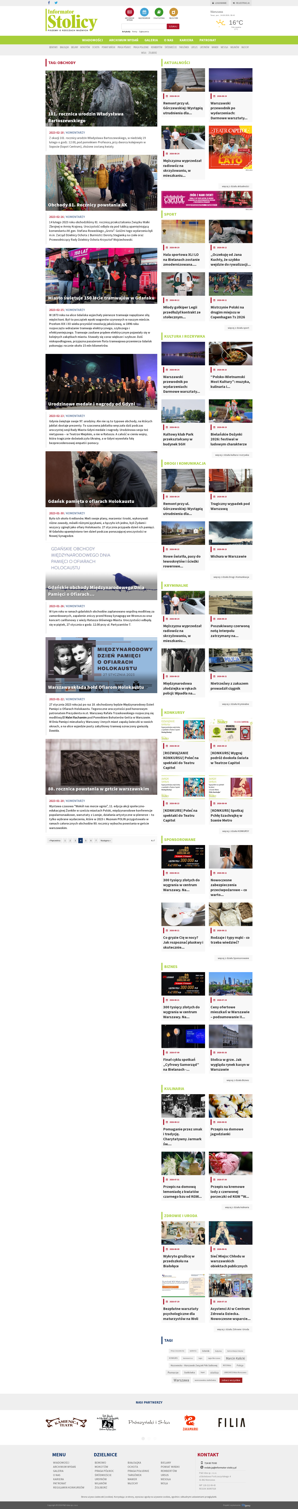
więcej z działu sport (238, 327)
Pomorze (173, 1372)
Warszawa (181, 1380)
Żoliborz (153, 52)
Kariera (186, 40)
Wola (143, 52)
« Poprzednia (54, 840)
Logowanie (221, 3)
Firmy (134, 31)
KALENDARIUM (144, 18)
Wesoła (224, 47)
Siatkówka (189, 1372)
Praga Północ (124, 47)
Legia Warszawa (214, 1358)
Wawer (215, 47)
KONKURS (173, 1358)
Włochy (245, 47)
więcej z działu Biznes (238, 1080)
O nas (168, 40)
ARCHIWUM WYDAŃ (129, 19)
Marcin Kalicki (235, 1358)
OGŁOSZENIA (159, 18)
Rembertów (156, 47)
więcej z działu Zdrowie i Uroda (233, 1329)
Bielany (74, 47)
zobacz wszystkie (231, 1380)
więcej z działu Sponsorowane (233, 958)
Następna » (106, 840)
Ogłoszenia (144, 31)
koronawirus (188, 1358)
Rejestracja (243, 3)
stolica (214, 1372)
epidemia (193, 1351)
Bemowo (53, 47)
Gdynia (218, 1351)
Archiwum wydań (123, 40)
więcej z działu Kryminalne (235, 704)
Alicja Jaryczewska (177, 1351)
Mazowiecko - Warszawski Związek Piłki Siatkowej (194, 1365)
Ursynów (204, 47)
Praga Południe (141, 47)
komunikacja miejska (235, 1351)
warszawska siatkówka (205, 1380)
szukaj (173, 26)
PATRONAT (207, 40)
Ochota (95, 47)
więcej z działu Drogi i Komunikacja (231, 576)
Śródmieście (171, 47)
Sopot (203, 1372)
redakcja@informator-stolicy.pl (220, 1467)
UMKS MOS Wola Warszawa (235, 1372)
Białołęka (64, 47)
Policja (240, 1365)
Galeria (151, 40)
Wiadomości (92, 40)
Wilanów (234, 47)
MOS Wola (227, 1365)
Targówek (184, 47)
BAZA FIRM (173, 18)
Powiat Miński (108, 47)
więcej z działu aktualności (235, 186)
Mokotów (85, 47)
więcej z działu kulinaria (237, 1207)
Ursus (194, 47)
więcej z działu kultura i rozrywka (232, 454)
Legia (200, 1358)
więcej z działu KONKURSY (235, 831)
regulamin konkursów (68, 1487)
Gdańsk (205, 1350)
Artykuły (126, 31)
